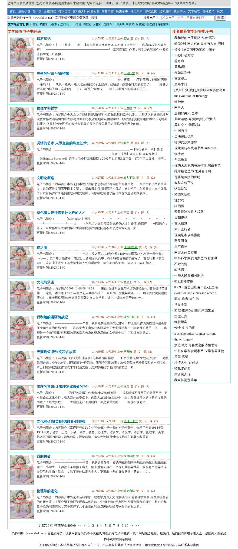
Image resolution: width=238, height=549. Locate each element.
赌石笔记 (44, 39)
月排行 (54, 24)
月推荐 (97, 24)
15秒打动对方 (184, 55)
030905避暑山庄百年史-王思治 (196, 287)
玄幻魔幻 (79, 11)
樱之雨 (42, 247)
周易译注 (180, 67)
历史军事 (122, 11)
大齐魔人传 (182, 374)
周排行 (44, 24)
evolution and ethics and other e (195, 293)
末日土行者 (182, 229)
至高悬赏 (180, 159)
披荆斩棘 (129, 456)
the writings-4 (183, 339)
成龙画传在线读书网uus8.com (195, 148)
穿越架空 (108, 11)
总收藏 (150, 24)
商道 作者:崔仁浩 (186, 299)
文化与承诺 (45, 282)
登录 (125, 3)
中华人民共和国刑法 (189, 275)
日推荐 (77, 24)
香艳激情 (208, 11)
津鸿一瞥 (129, 316)
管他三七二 (131, 421)
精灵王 (128, 282)
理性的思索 (131, 247)
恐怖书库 (18, 533)
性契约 (179, 200)
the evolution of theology (191, 96)
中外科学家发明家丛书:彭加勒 (196, 258)
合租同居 (50, 11)
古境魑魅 (180, 223)
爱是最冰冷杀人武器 (189, 212)
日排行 (34, 24)
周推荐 (87, 24)
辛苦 (126, 212)
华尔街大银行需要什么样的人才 (61, 213)
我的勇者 (44, 456)
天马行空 (129, 73)
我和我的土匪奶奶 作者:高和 (194, 38)
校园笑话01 (182, 194)
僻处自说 (129, 490)
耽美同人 (180, 11)
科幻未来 (136, 11)
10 (127, 525)
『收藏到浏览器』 (185, 3)
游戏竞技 (151, 11)
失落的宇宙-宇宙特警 (53, 73)
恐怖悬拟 (165, 11)
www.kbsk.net (35, 533)
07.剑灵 (179, 270)
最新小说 (24, 11)
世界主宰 (180, 304)
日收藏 (119, 24)
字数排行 (164, 24)
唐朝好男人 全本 (186, 113)
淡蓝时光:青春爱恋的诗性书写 (196, 345)
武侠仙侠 (93, 11)
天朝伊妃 (180, 217)
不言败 (128, 108)
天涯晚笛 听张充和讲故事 (56, 352)
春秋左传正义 (184, 183)
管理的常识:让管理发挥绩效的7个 (63, 386)
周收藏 (130, 24)
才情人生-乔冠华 (186, 362)
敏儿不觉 (129, 177)
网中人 (179, 107)
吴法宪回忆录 (184, 136)
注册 (109, 3)
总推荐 (107, 24)
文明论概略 (45, 178)
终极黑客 (180, 322)
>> (137, 525)
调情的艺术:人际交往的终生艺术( (62, 143)
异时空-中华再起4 (187, 125)
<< (80, 525)
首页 (13, 11)
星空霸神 (180, 246)
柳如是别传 (182, 72)
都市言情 (64, 11)
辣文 (220, 11)
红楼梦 (179, 154)
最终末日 (180, 84)
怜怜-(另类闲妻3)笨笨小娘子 (194, 49)
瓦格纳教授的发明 (187, 177)
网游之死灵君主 (185, 252)
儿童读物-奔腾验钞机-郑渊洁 (195, 119)
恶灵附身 (180, 241)
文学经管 (194, 11)
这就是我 (180, 188)
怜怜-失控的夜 (184, 328)
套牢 (126, 142)
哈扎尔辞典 (182, 368)
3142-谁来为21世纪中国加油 (194, 310)
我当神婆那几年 (185, 380)
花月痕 (179, 61)
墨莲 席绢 (181, 357)
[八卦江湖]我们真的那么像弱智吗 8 (199, 90)
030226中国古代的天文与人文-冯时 (199, 43)
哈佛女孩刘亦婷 (185, 142)
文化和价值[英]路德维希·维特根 (61, 421)
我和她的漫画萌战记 (52, 317)
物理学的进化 (47, 491)
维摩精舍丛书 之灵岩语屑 (192, 171)
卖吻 (126, 38)
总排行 (64, 24)
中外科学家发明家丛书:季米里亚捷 (199, 351)
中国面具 (180, 130)
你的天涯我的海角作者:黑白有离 (197, 165)
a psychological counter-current (195, 333)
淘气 (126, 386)
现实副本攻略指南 (187, 235)
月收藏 (140, 24)
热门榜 (37, 11)
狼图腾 (179, 206)
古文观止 (180, 78)
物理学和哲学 (47, 108)
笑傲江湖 (180, 316)
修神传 (179, 101)
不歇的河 (180, 264)
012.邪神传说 (183, 281)
